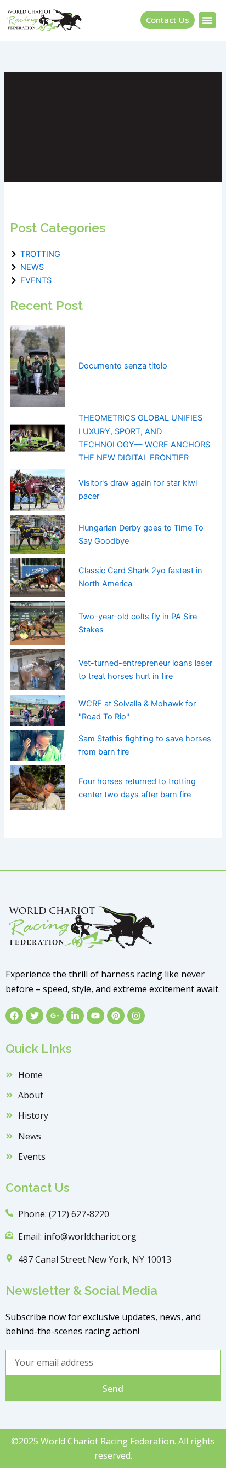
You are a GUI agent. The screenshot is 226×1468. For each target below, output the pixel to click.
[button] (207, 20)
